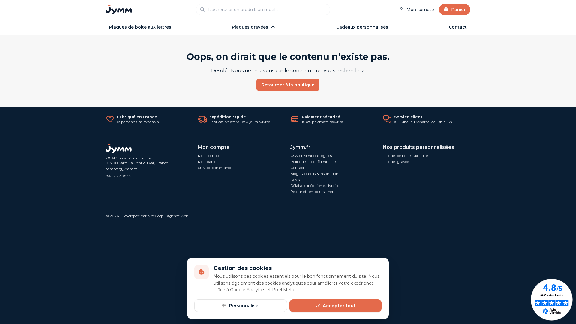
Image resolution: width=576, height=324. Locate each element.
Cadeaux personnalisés (362, 27)
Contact (458, 27)
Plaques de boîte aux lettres (140, 27)
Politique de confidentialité (313, 161)
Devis (295, 179)
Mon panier (208, 161)
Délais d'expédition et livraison (316, 185)
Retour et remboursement (313, 191)
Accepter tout (339, 305)
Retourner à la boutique (288, 85)
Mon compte (420, 9)
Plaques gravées (250, 27)
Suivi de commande (215, 167)
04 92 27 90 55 (118, 176)
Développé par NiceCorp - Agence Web (155, 216)
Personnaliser (244, 305)
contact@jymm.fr (121, 168)
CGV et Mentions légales (311, 155)
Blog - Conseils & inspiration (314, 173)
